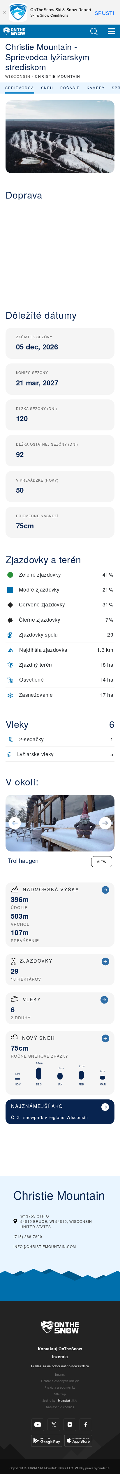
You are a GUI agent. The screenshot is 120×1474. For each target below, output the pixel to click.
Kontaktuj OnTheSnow (60, 1348)
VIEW (102, 861)
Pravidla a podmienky (60, 1387)
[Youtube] (37, 1424)
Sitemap (60, 1394)
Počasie (70, 87)
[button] (94, 31)
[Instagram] (69, 1424)
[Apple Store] (78, 1440)
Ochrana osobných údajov (60, 1381)
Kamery (96, 87)
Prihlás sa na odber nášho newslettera (60, 1365)
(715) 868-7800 (27, 1236)
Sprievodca (19, 87)
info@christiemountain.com (44, 1246)
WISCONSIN (18, 76)
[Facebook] (86, 1424)
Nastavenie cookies (60, 1407)
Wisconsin (77, 1117)
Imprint (60, 1374)
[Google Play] (46, 1440)
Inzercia (60, 1356)
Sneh (47, 87)
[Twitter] (53, 1424)
